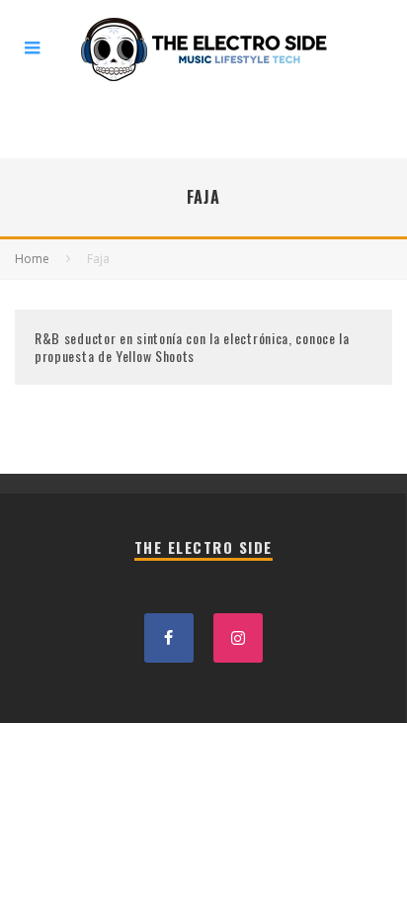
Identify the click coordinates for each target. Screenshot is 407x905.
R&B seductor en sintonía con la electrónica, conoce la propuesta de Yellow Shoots (192, 346)
